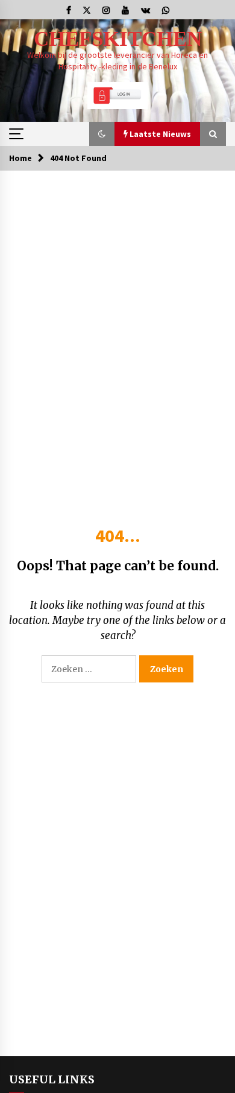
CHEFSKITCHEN (118, 39)
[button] (101, 134)
